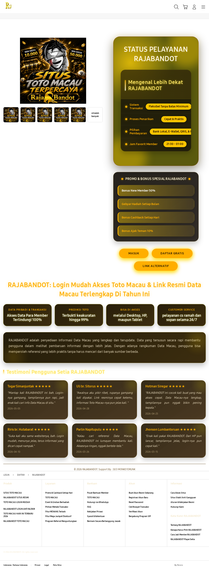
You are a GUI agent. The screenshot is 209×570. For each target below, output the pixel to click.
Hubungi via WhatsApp (98, 502)
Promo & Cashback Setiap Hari (59, 493)
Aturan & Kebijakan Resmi (182, 502)
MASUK (133, 253)
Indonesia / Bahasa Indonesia (15, 565)
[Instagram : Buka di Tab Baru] (198, 565)
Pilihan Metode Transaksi (56, 507)
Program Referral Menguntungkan (61, 521)
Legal (46, 565)
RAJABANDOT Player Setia (183, 539)
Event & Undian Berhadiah (57, 502)
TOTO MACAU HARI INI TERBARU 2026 (18, 515)
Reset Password (136, 502)
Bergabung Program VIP (140, 516)
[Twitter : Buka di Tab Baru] (192, 565)
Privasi (37, 565)
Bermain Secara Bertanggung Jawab (103, 521)
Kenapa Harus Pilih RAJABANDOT (186, 530)
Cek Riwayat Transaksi (139, 507)
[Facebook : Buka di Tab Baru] (187, 565)
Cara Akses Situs (178, 493)
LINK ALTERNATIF (156, 266)
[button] (185, 7)
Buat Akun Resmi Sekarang (141, 493)
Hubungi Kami (177, 507)
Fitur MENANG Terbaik (55, 511)
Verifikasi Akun (136, 511)
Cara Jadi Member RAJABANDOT (185, 535)
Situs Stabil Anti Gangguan (183, 497)
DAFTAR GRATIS (172, 253)
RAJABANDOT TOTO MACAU (16, 521)
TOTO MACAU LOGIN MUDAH (16, 502)
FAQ (89, 507)
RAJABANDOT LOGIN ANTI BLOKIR (19, 509)
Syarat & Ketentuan (96, 516)
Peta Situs (57, 565)
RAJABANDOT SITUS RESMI (16, 497)
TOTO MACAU (51, 497)
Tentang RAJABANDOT (181, 525)
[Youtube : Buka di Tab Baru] (204, 565)
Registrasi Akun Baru (138, 497)
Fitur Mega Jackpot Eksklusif (58, 516)
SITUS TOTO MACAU (12, 493)
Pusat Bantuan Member (98, 493)
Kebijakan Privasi (95, 511)
